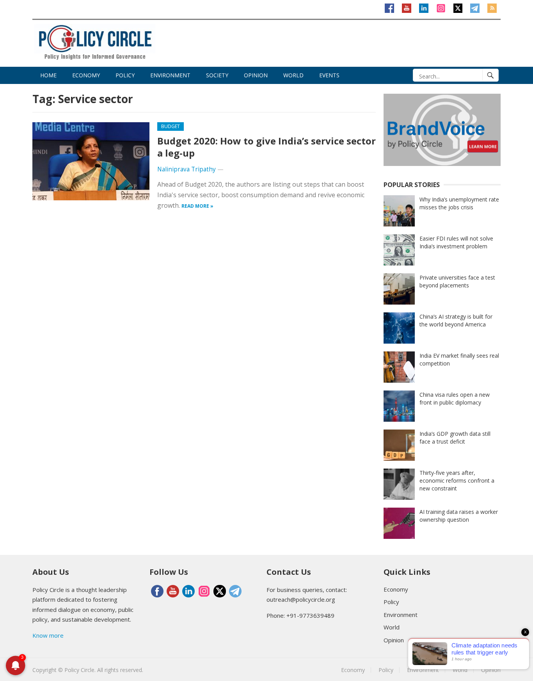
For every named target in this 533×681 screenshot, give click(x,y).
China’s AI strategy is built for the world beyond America (455, 320)
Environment (170, 75)
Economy (86, 75)
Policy (125, 75)
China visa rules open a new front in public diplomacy (454, 398)
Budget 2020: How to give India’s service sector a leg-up (266, 146)
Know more (48, 635)
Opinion (256, 75)
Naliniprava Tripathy (186, 169)
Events (329, 75)
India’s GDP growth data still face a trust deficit (454, 437)
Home (48, 75)
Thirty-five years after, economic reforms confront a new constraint (456, 480)
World (293, 75)
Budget (170, 126)
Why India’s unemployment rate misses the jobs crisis (459, 203)
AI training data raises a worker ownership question (458, 515)
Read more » (197, 206)
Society (217, 75)
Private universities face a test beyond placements (457, 281)
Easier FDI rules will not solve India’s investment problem (456, 242)
